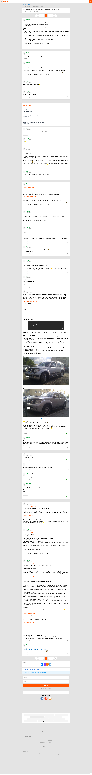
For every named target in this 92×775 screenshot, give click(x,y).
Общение (24, 6)
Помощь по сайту (27, 736)
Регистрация (46, 692)
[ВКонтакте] (42, 664)
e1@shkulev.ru (36, 761)
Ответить (25, 46)
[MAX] (45, 664)
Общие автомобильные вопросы (37, 6)
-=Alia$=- (28, 529)
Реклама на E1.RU (50, 734)
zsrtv (27, 454)
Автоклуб (29, 6)
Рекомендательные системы (28, 764)
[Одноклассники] (47, 664)
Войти (46, 685)
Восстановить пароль (46, 688)
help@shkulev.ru (31, 763)
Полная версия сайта (28, 734)
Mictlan (27, 52)
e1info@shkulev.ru (51, 762)
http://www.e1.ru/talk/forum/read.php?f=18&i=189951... (35, 649)
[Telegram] (50, 664)
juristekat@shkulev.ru (58, 762)
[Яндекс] (46, 698)
